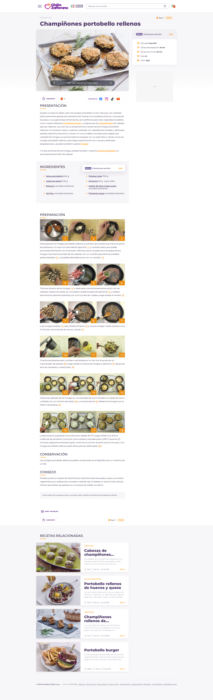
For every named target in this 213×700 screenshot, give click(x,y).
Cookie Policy (125, 684)
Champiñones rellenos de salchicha (97, 619)
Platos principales (92, 579)
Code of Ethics (157, 684)
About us (82, 684)
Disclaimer (147, 684)
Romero (50, 186)
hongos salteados (106, 151)
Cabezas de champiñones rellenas (97, 553)
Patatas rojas (95, 176)
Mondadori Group (170, 684)
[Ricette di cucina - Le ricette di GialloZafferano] (173, 6)
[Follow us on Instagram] (107, 99)
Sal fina (50, 193)
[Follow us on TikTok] (112, 99)
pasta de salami (54, 181)
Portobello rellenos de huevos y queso (102, 586)
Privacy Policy (113, 684)
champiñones (106, 123)
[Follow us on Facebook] (101, 99)
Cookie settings (136, 684)
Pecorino (93, 181)
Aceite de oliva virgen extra (102, 186)
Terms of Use (91, 684)
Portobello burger (72, 123)
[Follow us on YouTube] (118, 99)
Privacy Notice (102, 684)
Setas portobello (54, 176)
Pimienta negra (97, 193)
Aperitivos (46, 18)
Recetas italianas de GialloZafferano (64, 6)
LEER (121, 569)
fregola (84, 144)
